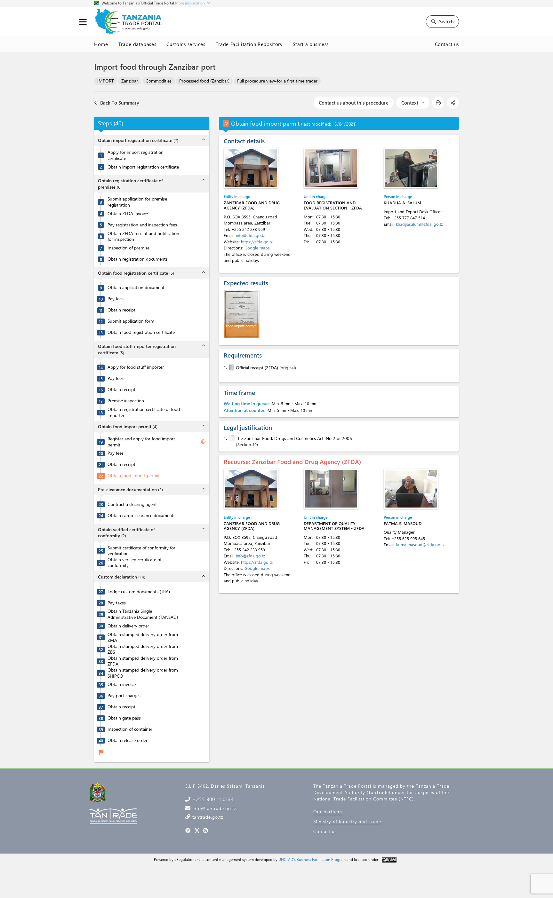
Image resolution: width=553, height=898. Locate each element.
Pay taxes (117, 603)
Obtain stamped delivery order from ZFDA (143, 661)
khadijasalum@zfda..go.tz (419, 224)
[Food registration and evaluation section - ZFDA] (331, 168)
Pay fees (116, 299)
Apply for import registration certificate (136, 155)
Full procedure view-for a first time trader (277, 81)
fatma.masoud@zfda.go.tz (420, 544)
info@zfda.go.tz (250, 235)
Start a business (311, 44)
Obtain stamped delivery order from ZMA (143, 637)
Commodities (159, 81)
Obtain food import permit (134, 475)
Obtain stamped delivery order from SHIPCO (143, 673)
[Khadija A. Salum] (411, 168)
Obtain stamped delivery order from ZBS (143, 649)
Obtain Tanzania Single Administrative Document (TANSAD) (143, 614)
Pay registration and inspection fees (142, 225)
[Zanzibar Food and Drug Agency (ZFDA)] (251, 168)
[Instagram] (205, 830)
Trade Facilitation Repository (249, 44)
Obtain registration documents (138, 259)
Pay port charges (124, 695)
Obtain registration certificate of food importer (144, 412)
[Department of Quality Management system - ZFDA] (331, 489)
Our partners (327, 811)
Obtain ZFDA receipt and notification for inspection (143, 236)
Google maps (257, 247)
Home (101, 44)
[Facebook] (188, 830)
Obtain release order (128, 740)
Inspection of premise (128, 248)
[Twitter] (197, 830)
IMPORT (105, 81)
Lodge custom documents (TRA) (139, 592)
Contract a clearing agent (132, 504)
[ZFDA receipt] (231, 367)
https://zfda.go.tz (257, 241)
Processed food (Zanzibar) (204, 81)
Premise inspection (126, 401)
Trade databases (137, 44)
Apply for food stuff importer (136, 367)
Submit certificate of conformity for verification (141, 551)
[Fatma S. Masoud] (411, 489)
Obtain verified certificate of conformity (134, 563)
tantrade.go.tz (207, 817)
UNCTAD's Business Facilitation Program (312, 859)
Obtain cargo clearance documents (141, 515)
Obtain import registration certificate (143, 167)
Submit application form (131, 321)
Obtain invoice (122, 684)
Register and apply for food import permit (141, 442)
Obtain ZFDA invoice (128, 214)
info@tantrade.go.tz (213, 808)
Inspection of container (130, 729)
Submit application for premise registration (137, 202)
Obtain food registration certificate (141, 332)
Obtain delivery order (128, 626)
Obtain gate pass (124, 718)
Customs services (185, 44)
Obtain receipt (121, 310)
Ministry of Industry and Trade (347, 821)
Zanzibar (129, 81)
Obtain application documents (137, 287)
